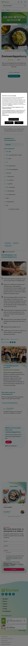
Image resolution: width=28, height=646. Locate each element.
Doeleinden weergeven (13, 119)
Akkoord (19, 122)
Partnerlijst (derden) (5, 115)
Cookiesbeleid (9, 105)
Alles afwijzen (9, 122)
